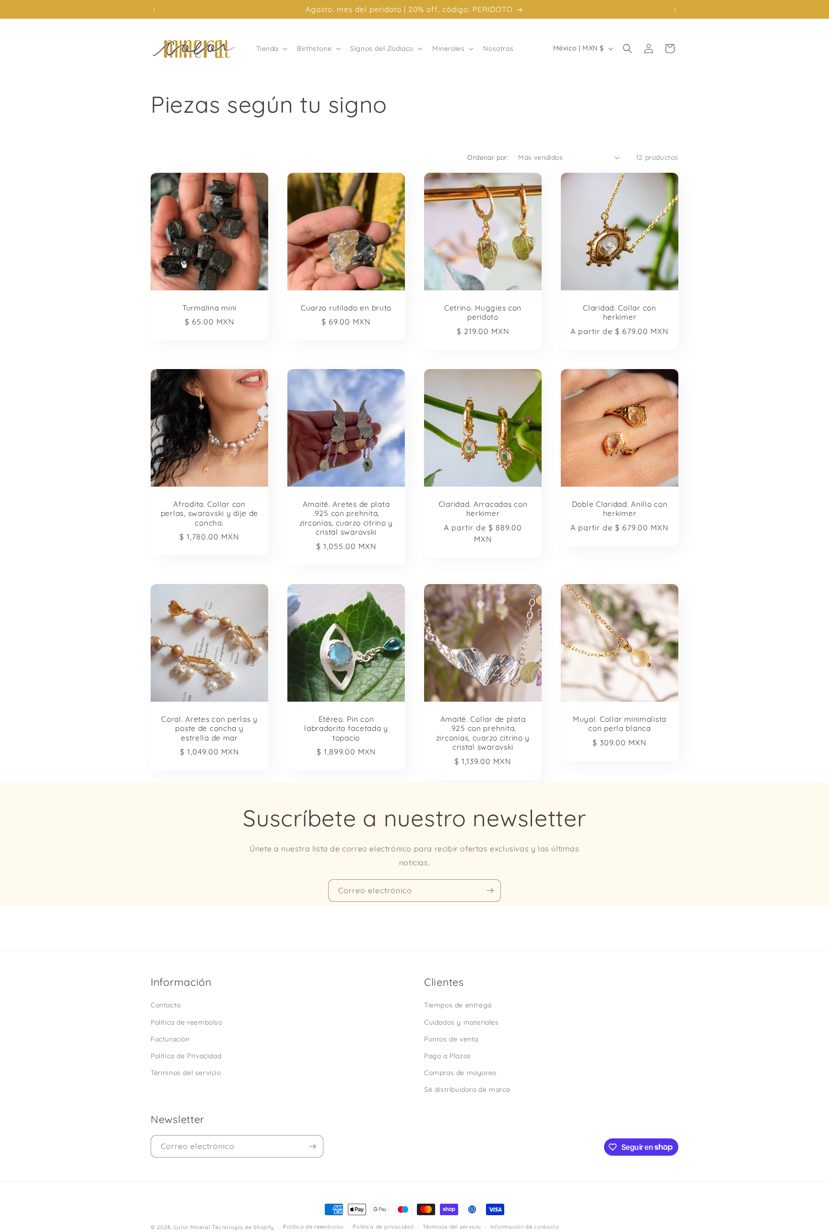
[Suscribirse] (489, 890)
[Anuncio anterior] (154, 9)
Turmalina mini (209, 307)
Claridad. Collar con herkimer (619, 312)
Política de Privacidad (186, 1055)
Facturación (170, 1038)
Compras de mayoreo (460, 1072)
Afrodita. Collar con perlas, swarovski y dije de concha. (209, 513)
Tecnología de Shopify (243, 1227)
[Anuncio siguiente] (675, 9)
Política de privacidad (383, 1226)
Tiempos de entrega (458, 1005)
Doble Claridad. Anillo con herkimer (620, 509)
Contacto (166, 1005)
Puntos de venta (451, 1038)
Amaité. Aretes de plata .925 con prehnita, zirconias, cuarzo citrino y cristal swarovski (346, 518)
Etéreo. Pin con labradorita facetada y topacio (346, 728)
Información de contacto (524, 1226)
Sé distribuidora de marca (467, 1089)
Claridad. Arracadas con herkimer (483, 509)
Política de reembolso (187, 1021)
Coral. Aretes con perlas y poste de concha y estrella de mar (209, 728)
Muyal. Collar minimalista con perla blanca (619, 724)
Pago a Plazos (447, 1055)
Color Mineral (192, 1227)
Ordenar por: (488, 157)
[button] (271, 48)
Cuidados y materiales (461, 1021)
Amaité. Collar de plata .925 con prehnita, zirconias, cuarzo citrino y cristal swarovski (483, 733)
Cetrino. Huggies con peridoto (482, 312)
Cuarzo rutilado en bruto (346, 307)
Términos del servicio (186, 1072)
